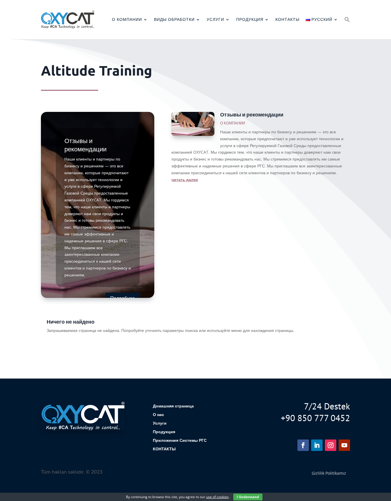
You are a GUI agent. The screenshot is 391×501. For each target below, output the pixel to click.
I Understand (248, 496)
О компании (127, 19)
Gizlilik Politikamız (329, 473)
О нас (158, 415)
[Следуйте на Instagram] (330, 445)
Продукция (249, 19)
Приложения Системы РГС (180, 440)
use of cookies (217, 496)
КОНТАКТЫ (287, 19)
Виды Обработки (174, 19)
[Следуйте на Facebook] (303, 445)
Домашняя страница (173, 406)
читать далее (184, 179)
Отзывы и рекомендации (251, 114)
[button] (347, 19)
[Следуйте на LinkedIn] (317, 445)
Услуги (215, 19)
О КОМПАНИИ (232, 123)
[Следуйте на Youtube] (344, 445)
